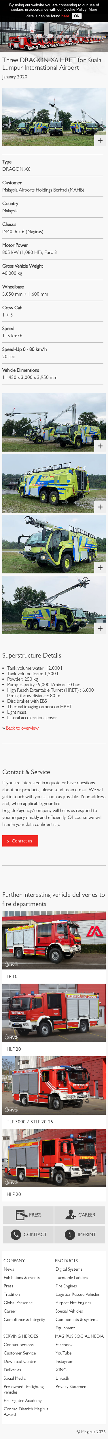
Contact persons (19, 1344)
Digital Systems (69, 1269)
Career (86, 1215)
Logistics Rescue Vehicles (78, 1294)
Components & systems (77, 1319)
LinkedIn (63, 1378)
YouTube (63, 1353)
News (9, 1269)
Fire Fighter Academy (23, 1400)
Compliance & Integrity (24, 1319)
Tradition (12, 1294)
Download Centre (20, 1361)
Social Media (15, 1378)
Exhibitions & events (22, 1277)
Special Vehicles (69, 1311)
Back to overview (22, 728)
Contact (35, 1234)
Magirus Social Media (79, 1336)
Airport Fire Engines (73, 1302)
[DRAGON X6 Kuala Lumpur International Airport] (54, 117)
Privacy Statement (72, 1386)
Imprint (87, 1234)
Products (66, 1260)
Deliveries (12, 1369)
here (65, 16)
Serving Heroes (20, 1336)
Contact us (22, 841)
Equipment (65, 1328)
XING (61, 1369)
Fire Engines (66, 1286)
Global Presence (18, 1302)
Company (14, 1260)
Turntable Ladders (72, 1277)
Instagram (64, 1361)
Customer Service (20, 1353)
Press (35, 1215)
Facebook (64, 1344)
